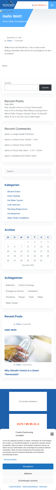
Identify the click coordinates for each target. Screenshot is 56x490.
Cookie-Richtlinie (15, 486)
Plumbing (10, 297)
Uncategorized (13, 213)
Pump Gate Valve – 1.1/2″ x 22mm (27, 150)
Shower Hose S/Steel (22, 145)
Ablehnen (28, 473)
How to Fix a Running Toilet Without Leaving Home (26, 110)
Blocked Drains (13, 191)
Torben (9, 41)
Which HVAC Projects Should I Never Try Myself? (26, 114)
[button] (52, 434)
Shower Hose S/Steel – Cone (25, 139)
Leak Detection (13, 205)
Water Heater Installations (18, 218)
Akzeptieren (28, 466)
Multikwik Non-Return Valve (24, 156)
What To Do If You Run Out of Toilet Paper (22, 117)
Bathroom (10, 285)
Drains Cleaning (26, 285)
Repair (22, 297)
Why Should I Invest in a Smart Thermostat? (23, 107)
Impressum (43, 486)
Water (40, 297)
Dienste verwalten (10, 459)
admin (7, 134)
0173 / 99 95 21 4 (40, 5)
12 (8, 251)
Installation (33, 291)
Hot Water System (15, 200)
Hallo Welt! (9, 104)
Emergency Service (15, 291)
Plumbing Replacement (17, 209)
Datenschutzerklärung (30, 486)
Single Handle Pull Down (23, 134)
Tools (31, 297)
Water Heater (12, 303)
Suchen (8, 83)
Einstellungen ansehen (28, 481)
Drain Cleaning (13, 196)
